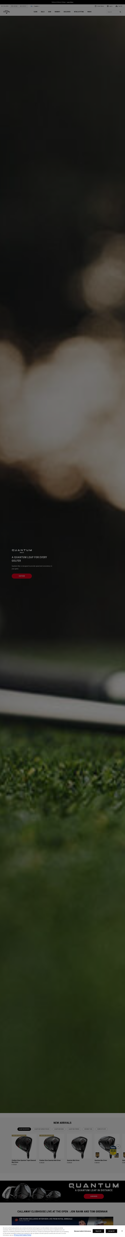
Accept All (111, 1231)
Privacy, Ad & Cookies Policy (22, 1235)
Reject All (98, 1231)
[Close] (122, 1231)
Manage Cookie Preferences (82, 1231)
